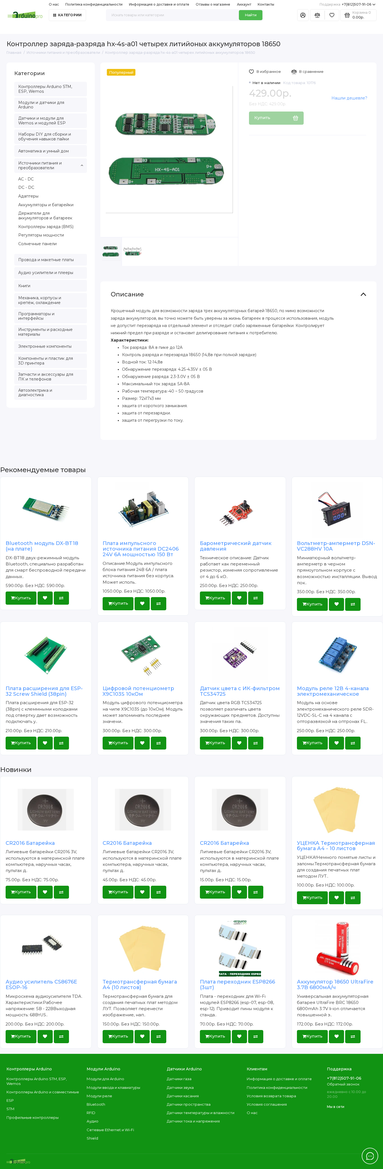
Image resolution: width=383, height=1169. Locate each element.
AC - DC (26, 179)
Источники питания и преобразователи (40, 165)
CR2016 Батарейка (30, 843)
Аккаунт (244, 4)
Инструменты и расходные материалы (45, 332)
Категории (70, 15)
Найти (251, 15)
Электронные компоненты (44, 346)
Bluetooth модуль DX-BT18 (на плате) (42, 546)
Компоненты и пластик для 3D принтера (45, 360)
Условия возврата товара (271, 1096)
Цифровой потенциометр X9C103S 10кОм (138, 691)
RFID (91, 1112)
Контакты (266, 4)
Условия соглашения (267, 1104)
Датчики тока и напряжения (193, 1121)
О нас (252, 1112)
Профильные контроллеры (32, 1117)
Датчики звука (180, 1087)
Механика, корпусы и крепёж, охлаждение (39, 300)
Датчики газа (179, 1079)
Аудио (92, 1121)
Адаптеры (28, 196)
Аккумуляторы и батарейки (45, 205)
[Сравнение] (317, 15)
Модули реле (99, 1096)
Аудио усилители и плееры (45, 272)
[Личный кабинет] (303, 15)
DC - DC (26, 187)
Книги (24, 286)
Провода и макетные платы (46, 260)
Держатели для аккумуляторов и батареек (45, 215)
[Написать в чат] (370, 1156)
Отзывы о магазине (213, 4)
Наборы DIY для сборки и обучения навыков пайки (44, 136)
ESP (10, 1100)
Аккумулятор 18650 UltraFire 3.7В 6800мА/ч (335, 985)
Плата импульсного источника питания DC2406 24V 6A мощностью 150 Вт (141, 549)
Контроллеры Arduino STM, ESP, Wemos (45, 89)
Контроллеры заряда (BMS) (45, 226)
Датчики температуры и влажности (200, 1112)
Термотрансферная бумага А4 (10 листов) (140, 985)
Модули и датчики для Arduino (41, 105)
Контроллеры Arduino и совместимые (42, 1092)
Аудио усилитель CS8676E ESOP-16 (41, 985)
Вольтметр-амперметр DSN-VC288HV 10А (336, 546)
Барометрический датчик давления (235, 546)
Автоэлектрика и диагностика (35, 392)
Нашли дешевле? (349, 98)
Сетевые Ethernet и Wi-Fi (110, 1130)
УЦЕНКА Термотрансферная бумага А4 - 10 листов (336, 846)
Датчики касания (183, 1096)
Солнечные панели (37, 244)
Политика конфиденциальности (94, 4)
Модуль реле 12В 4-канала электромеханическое (333, 691)
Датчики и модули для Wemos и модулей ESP (42, 120)
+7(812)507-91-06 (346, 4)
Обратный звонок (343, 1084)
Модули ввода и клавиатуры (113, 1087)
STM (10, 1109)
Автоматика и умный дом (43, 151)
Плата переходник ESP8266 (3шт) (237, 985)
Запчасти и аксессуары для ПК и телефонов (45, 376)
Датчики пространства (189, 1104)
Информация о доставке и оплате (159, 4)
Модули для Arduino (105, 1079)
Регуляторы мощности (41, 235)
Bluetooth (96, 1104)
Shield (92, 1138)
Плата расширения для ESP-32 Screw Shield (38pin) (44, 691)
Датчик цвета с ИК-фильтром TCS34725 (240, 691)
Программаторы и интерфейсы (36, 316)
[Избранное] (332, 15)
